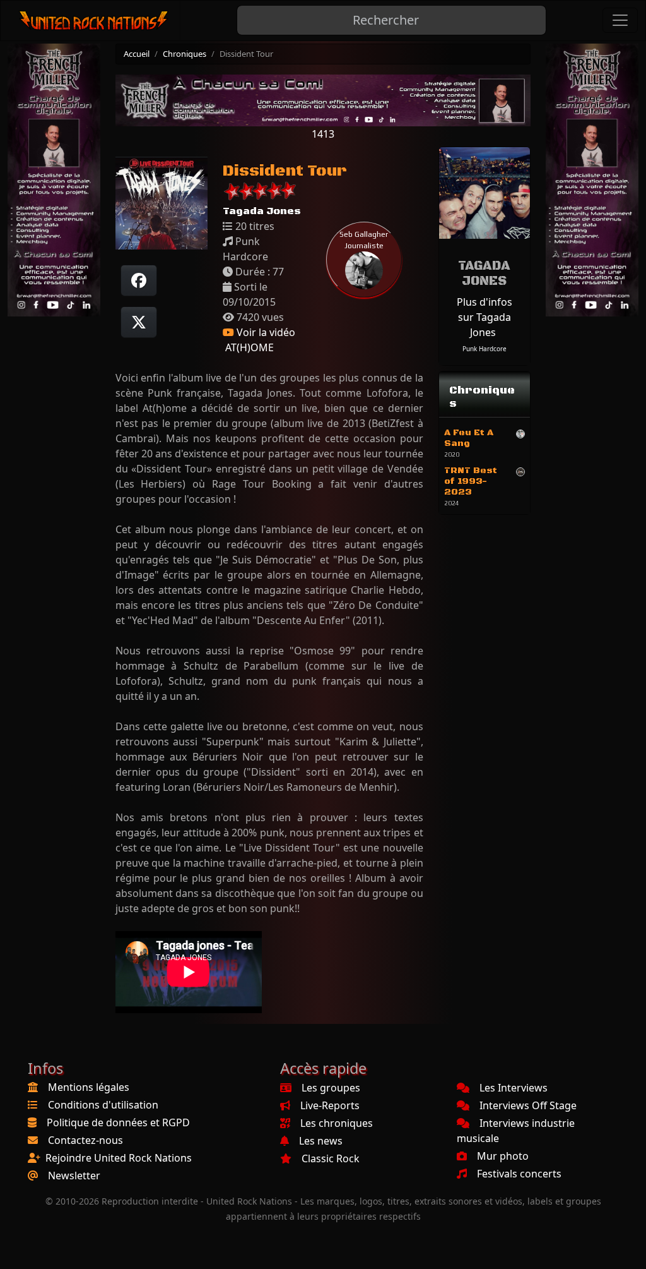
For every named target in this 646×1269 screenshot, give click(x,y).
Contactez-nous (85, 1140)
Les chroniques (336, 1123)
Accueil (137, 53)
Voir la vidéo (264, 332)
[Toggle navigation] (620, 20)
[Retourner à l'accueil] (94, 20)
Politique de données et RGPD (118, 1122)
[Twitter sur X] (138, 322)
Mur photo (503, 1156)
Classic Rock (331, 1158)
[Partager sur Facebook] (138, 280)
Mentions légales (88, 1087)
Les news (321, 1141)
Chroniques (184, 53)
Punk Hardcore (484, 348)
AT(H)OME (248, 347)
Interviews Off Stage (528, 1105)
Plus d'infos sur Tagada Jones (484, 317)
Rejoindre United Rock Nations (118, 1158)
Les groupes (331, 1088)
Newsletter (74, 1175)
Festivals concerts (519, 1174)
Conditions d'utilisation (103, 1105)
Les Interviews (513, 1088)
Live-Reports (330, 1105)
